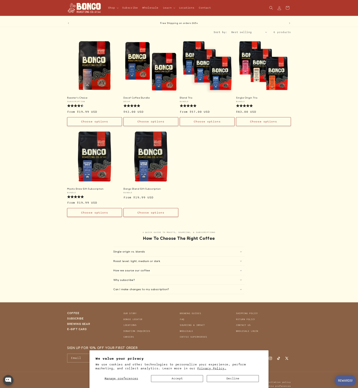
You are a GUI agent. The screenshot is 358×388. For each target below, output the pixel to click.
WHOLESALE (186, 331)
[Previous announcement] (68, 23)
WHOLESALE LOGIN (247, 331)
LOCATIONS (129, 325)
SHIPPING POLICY (247, 313)
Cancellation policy (277, 382)
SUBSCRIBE (75, 318)
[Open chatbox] (8, 380)
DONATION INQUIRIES (136, 331)
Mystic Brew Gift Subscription (85, 188)
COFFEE (73, 313)
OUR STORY (129, 313)
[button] (113, 8)
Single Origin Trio (246, 97)
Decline (232, 378)
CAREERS (128, 337)
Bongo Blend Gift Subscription (142, 188)
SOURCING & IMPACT (192, 325)
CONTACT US (243, 325)
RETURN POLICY (245, 319)
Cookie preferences (278, 386)
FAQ (182, 319)
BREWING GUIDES (190, 313)
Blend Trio (186, 97)
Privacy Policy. (211, 368)
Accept (177, 378)
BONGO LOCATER (132, 319)
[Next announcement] (289, 23)
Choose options (94, 121)
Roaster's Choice (77, 97)
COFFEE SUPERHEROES (193, 337)
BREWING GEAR (78, 323)
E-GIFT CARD (77, 329)
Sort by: (220, 32)
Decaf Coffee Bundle (136, 97)
